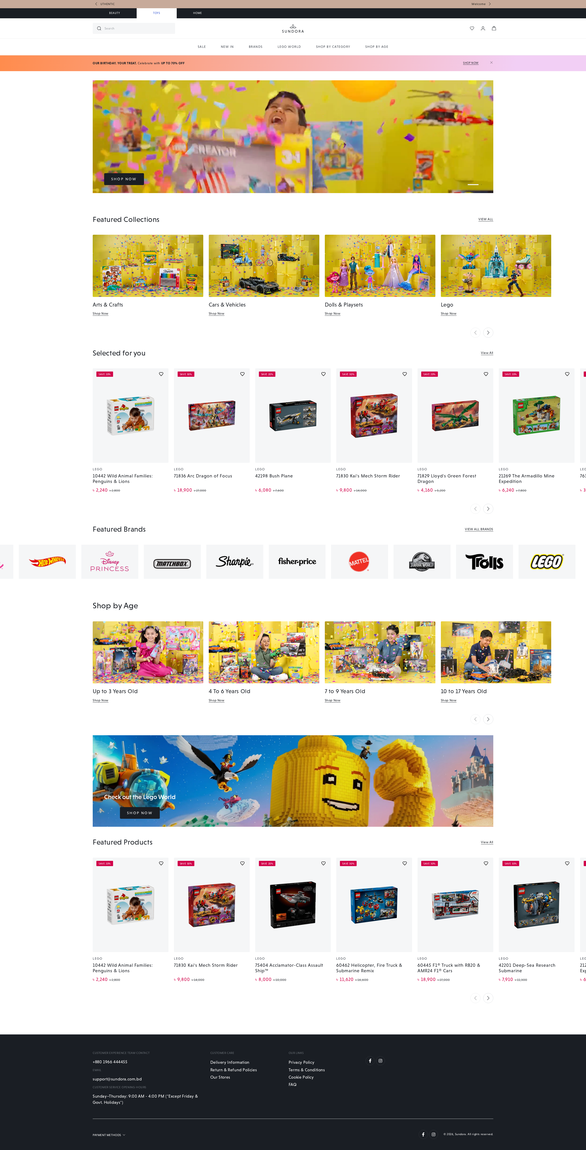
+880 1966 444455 (110, 1061)
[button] (475, 333)
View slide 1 (473, 184)
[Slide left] (96, 4)
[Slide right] (489, 4)
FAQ (293, 1084)
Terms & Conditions (307, 1069)
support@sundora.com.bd (117, 1079)
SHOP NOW (124, 179)
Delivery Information (230, 1062)
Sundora (460, 1134)
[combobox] (138, 28)
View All (487, 353)
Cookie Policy (301, 1077)
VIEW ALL (485, 219)
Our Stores (220, 1077)
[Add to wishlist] (161, 374)
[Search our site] (99, 28)
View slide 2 (481, 184)
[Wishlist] (472, 28)
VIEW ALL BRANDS (479, 529)
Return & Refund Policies (233, 1069)
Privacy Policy (301, 1062)
